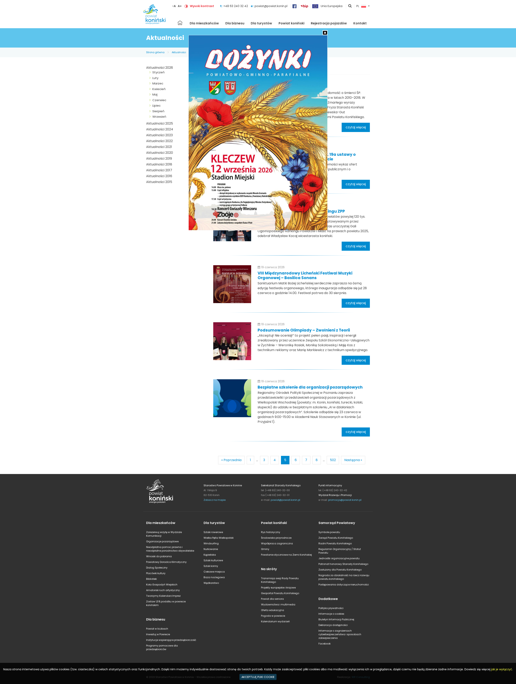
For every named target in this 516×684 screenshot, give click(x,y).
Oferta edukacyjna (272, 610)
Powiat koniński (291, 23)
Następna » (353, 460)
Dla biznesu (234, 23)
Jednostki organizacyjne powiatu (339, 558)
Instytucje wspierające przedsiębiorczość (171, 640)
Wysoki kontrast (202, 6)
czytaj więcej (356, 127)
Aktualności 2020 (159, 152)
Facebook (324, 643)
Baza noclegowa (214, 577)
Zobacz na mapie (215, 500)
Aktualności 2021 (159, 146)
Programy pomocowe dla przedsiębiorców (162, 647)
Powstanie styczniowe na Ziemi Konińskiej (286, 554)
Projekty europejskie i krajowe (278, 587)
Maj (154, 94)
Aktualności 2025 (159, 123)
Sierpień (158, 111)
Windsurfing (211, 543)
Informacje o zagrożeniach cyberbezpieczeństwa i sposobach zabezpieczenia (339, 634)
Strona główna (180, 23)
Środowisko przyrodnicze (276, 538)
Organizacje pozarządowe (162, 541)
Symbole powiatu (329, 532)
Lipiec (156, 105)
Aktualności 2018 (159, 164)
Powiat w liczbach (157, 628)
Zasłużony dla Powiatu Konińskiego (340, 569)
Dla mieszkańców (204, 23)
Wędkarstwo (211, 583)
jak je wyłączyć (501, 669)
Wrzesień (159, 116)
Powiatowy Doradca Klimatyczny (166, 562)
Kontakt (360, 23)
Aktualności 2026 (159, 67)
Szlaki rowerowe (213, 532)
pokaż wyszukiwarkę (350, 6)
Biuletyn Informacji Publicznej (336, 619)
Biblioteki (151, 579)
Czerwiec (159, 100)
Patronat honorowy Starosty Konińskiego (343, 564)
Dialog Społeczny (156, 567)
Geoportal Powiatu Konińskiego (280, 593)
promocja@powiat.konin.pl (344, 500)
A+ (180, 6)
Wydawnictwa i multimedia (278, 604)
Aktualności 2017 (159, 170)
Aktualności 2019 (159, 158)
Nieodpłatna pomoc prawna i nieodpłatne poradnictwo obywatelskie (170, 548)
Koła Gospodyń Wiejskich (161, 584)
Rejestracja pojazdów (329, 23)
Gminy (265, 549)
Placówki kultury (155, 573)
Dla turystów (261, 23)
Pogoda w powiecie (273, 615)
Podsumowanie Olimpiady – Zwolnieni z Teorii (304, 330)
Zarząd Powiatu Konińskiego (335, 538)
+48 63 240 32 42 (236, 6)
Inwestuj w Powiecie (158, 634)
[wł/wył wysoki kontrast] (186, 6)
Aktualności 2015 (159, 182)
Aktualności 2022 (159, 141)
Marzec (157, 83)
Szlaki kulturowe (213, 560)
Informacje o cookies (331, 613)
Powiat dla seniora (272, 599)
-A (174, 6)
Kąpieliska (210, 554)
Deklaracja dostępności (333, 625)
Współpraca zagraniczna (277, 543)
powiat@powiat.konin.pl (271, 6)
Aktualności (179, 52)
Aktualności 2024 (159, 129)
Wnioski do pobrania (159, 556)
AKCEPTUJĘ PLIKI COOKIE (258, 677)
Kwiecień (159, 89)
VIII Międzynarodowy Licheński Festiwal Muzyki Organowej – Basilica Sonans (305, 275)
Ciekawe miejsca (214, 571)
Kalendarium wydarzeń (275, 621)
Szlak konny (211, 566)
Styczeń (158, 72)
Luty (155, 78)
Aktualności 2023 (159, 135)
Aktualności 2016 (159, 176)
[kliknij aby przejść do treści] (232, 284)
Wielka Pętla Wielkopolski (219, 538)
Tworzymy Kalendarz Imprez (163, 596)
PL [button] (357, 6)
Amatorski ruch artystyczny (163, 590)
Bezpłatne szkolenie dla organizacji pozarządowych (310, 387)
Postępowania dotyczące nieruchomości (343, 584)
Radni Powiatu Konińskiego (335, 543)
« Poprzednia (231, 460)
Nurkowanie (211, 549)
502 (333, 460)
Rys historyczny (270, 532)
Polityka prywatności (330, 608)
